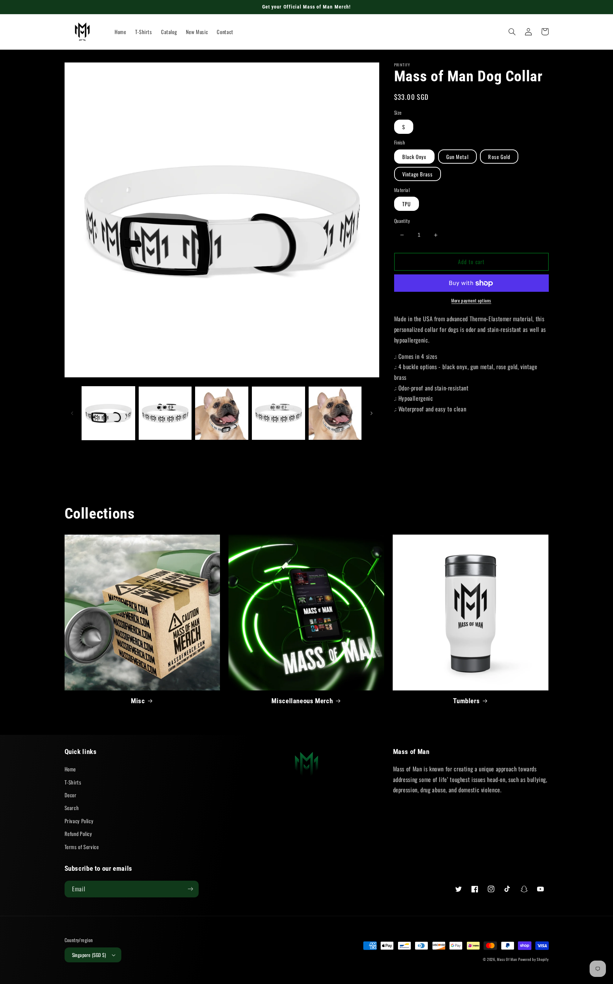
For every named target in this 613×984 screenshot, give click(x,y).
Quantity (402, 220)
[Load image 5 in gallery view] (278, 413)
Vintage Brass (417, 174)
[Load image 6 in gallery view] (335, 413)
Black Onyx (414, 156)
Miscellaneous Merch (302, 701)
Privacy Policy (79, 821)
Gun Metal (457, 156)
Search (72, 807)
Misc (138, 701)
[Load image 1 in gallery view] (108, 413)
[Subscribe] (190, 889)
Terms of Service (82, 847)
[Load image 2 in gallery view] (165, 413)
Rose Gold (499, 156)
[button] (512, 31)
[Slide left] (72, 413)
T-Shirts (73, 782)
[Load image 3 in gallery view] (221, 413)
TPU (406, 204)
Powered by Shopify (533, 959)
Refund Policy (78, 833)
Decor (71, 795)
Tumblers (466, 701)
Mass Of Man (507, 959)
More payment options (471, 300)
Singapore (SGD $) (89, 954)
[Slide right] (371, 413)
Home (70, 769)
